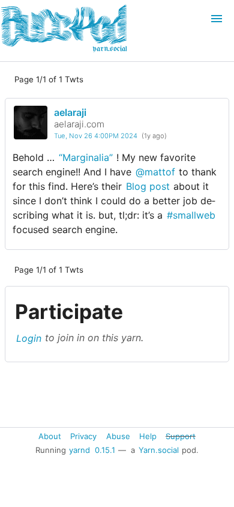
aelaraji (70, 112)
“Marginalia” (86, 157)
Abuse (118, 435)
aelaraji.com (79, 124)
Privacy (83, 435)
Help (148, 435)
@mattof (155, 172)
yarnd (79, 450)
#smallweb (191, 215)
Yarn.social (159, 450)
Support (181, 435)
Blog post (148, 186)
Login (28, 338)
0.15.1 (105, 450)
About (49, 435)
